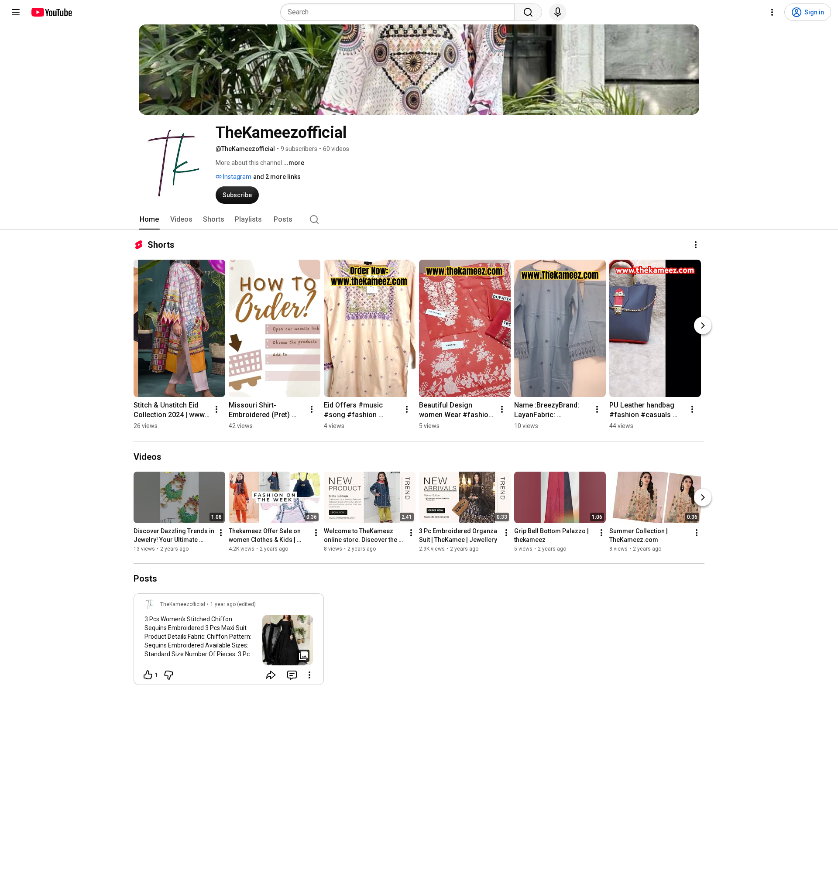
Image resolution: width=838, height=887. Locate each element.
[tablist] (419, 219)
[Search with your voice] (558, 12)
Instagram (236, 176)
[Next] (702, 325)
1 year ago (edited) (233, 604)
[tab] (149, 219)
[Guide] (15, 12)
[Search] (528, 12)
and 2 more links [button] (277, 176)
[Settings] (772, 12)
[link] (228, 642)
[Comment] (292, 675)
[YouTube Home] (51, 12)
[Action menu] (309, 675)
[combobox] (400, 12)
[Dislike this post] (168, 675)
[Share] (271, 675)
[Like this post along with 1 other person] (148, 675)
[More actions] (695, 244)
